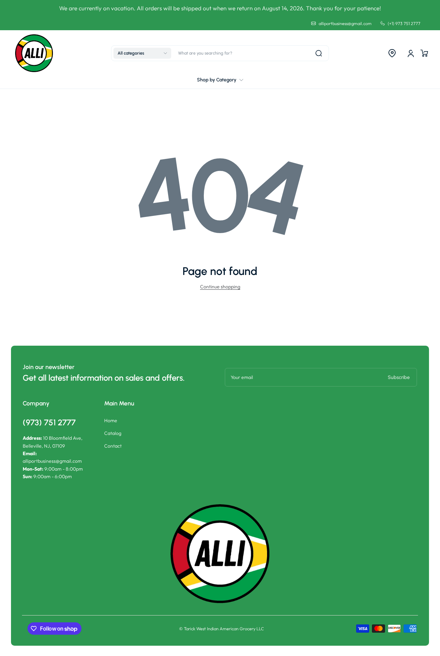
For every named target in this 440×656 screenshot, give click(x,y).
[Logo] (34, 53)
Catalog (112, 433)
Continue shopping (220, 287)
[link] (220, 80)
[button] (142, 53)
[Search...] (318, 53)
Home (110, 420)
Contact (113, 446)
